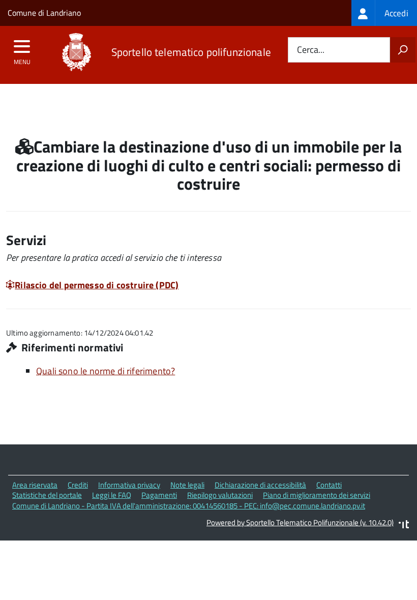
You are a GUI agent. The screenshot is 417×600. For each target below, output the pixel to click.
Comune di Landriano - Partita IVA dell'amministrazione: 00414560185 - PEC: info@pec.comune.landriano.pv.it (188, 506)
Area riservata (34, 485)
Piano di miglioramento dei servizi (316, 495)
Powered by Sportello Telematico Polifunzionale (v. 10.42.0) (300, 522)
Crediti (78, 485)
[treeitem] (384, 13)
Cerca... (310, 50)
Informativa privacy (129, 485)
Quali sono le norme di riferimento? (105, 371)
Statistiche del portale (47, 495)
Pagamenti (159, 495)
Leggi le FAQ (111, 495)
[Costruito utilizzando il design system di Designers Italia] (404, 525)
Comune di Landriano (44, 13)
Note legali (187, 485)
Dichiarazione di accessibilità (260, 485)
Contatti (329, 485)
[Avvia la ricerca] (402, 50)
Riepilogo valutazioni (220, 495)
